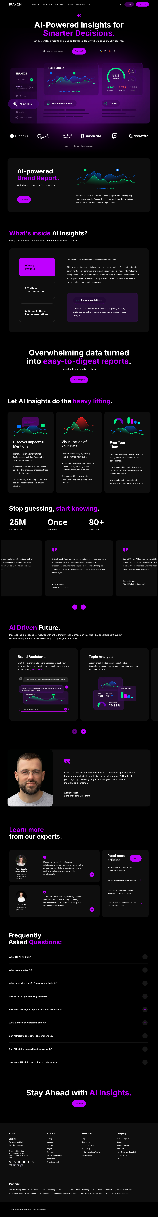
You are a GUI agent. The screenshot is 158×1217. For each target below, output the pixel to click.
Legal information (88, 1155)
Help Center (86, 1142)
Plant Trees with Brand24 (126, 1152)
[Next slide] (83, 607)
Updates (50, 1152)
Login (129, 4)
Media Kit (120, 1149)
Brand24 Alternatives (54, 1155)
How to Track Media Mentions (117, 1194)
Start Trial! (142, 4)
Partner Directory (88, 1145)
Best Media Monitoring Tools (91, 1193)
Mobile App (51, 1159)
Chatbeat (50, 1145)
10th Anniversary (123, 1145)
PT (18, 1166)
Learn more (37, 669)
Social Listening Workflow (91, 1152)
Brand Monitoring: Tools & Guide (54, 1190)
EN (120, 4)
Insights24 (51, 1149)
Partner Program (123, 1139)
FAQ (118, 1159)
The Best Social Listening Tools (82, 1190)
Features (50, 1142)
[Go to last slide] (74, 607)
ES (14, 1166)
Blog (90, 4)
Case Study (86, 1149)
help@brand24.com (16, 1145)
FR (22, 1166)
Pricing (70, 4)
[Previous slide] (74, 731)
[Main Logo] (15, 4)
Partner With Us (122, 1155)
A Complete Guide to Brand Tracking (22, 1193)
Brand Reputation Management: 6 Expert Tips (115, 1190)
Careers (120, 1142)
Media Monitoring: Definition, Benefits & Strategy (58, 1193)
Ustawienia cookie (54, 1162)
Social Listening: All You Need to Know (23, 1190)
